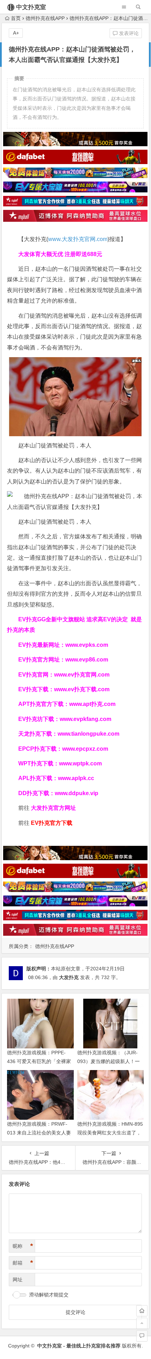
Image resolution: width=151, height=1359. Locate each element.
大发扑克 (69, 977)
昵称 (23, 1246)
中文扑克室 (31, 7)
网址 (17, 1279)
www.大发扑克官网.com (77, 239)
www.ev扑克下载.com (82, 689)
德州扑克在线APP (45, 18)
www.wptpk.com (80, 763)
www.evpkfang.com (85, 719)
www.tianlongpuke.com (88, 734)
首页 (16, 18)
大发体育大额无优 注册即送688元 (60, 254)
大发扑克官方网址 (53, 808)
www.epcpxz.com (85, 749)
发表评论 (128, 33)
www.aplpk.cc (76, 778)
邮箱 (23, 1263)
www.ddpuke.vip (76, 793)
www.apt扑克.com (93, 704)
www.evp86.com (86, 660)
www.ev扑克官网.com (82, 675)
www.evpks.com (86, 645)
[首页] (141, 1310)
